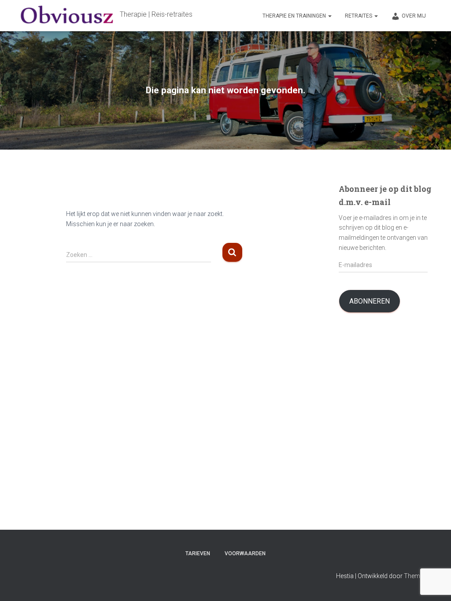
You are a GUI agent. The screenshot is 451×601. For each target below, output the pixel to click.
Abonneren (369, 301)
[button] (329, 16)
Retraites (359, 16)
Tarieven (197, 553)
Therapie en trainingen (294, 16)
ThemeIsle (418, 575)
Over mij (414, 16)
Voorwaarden (245, 553)
